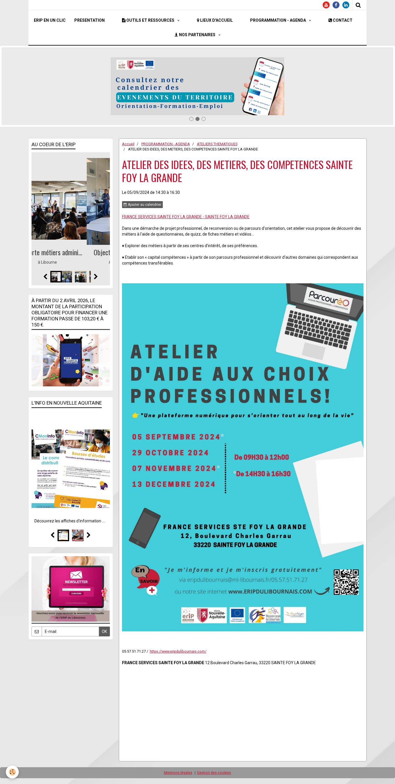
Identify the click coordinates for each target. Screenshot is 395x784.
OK (104, 631)
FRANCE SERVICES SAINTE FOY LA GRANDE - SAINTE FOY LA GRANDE (186, 216)
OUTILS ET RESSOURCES (150, 20)
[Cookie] (12, 772)
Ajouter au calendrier (144, 205)
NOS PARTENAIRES (197, 34)
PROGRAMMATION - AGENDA (278, 20)
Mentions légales (178, 772)
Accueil (128, 144)
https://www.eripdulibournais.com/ (178, 651)
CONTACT (342, 20)
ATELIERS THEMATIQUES (217, 144)
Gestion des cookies (214, 772)
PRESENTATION (89, 20)
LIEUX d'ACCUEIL (216, 20)
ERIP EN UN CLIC (50, 20)
